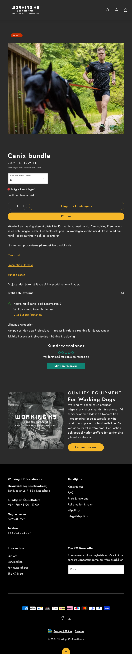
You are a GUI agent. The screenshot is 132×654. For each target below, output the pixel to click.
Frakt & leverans (78, 498)
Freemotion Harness (20, 265)
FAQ (70, 492)
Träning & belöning (63, 336)
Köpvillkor (74, 510)
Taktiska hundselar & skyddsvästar (29, 336)
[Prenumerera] (120, 569)
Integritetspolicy (78, 516)
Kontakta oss (75, 487)
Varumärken (15, 562)
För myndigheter (18, 568)
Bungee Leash (16, 275)
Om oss (12, 556)
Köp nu (66, 216)
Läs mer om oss (85, 447)
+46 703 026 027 (19, 533)
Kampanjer (14, 330)
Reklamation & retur (80, 504)
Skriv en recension (65, 366)
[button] (6, 10)
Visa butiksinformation (28, 315)
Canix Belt (14, 255)
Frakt (21, 167)
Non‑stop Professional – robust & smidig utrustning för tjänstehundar (66, 330)
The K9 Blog (15, 574)
